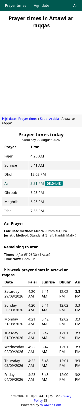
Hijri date (41, 5)
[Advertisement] (41, 70)
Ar (75, 5)
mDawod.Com (50, 405)
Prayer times (15, 5)
